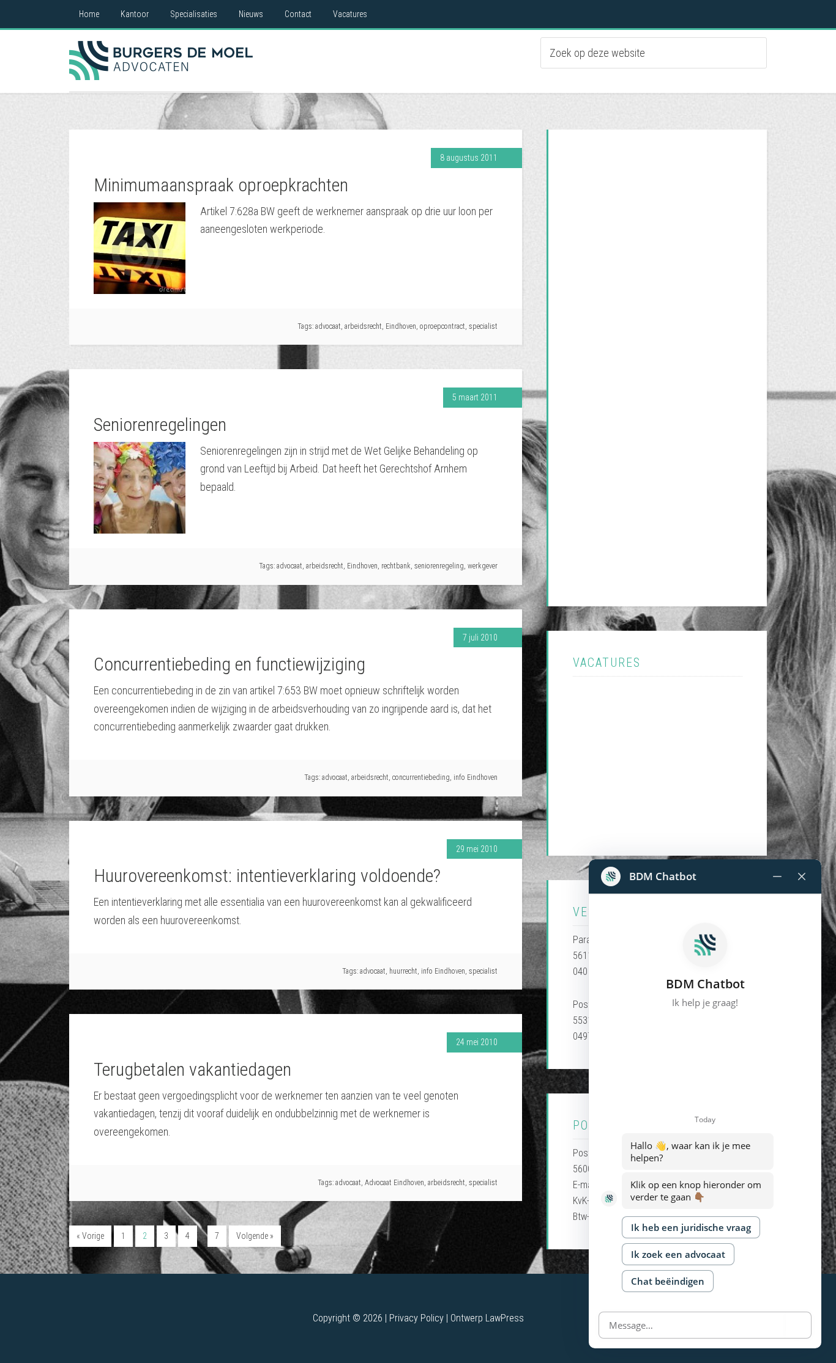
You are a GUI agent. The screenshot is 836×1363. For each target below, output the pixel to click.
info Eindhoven (475, 777)
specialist (483, 326)
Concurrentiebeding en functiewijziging (229, 664)
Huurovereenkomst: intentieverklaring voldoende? (267, 875)
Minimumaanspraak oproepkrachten (221, 185)
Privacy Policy (416, 1318)
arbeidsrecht (363, 326)
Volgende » (255, 1236)
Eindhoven (401, 326)
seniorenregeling (439, 566)
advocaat (328, 326)
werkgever (483, 566)
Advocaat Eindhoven (161, 60)
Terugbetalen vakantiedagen (192, 1069)
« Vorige (90, 1236)
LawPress (504, 1318)
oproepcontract (442, 326)
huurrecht (403, 971)
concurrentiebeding (421, 777)
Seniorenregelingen (160, 424)
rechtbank (396, 566)
